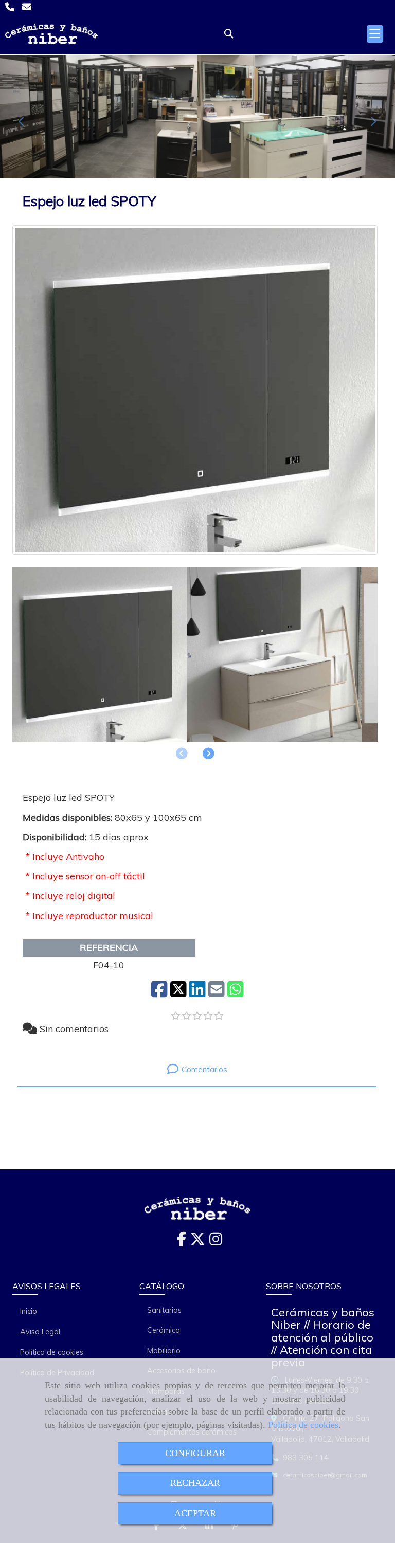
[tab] (196, 1069)
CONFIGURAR (195, 1453)
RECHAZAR (195, 1483)
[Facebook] (181, 1241)
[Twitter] (197, 1241)
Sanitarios (164, 1310)
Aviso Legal (40, 1331)
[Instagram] (215, 1241)
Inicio (28, 1311)
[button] (208, 753)
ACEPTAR (195, 1513)
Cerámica (163, 1330)
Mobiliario (164, 1350)
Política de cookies (303, 1425)
